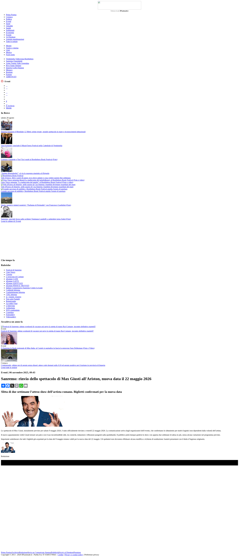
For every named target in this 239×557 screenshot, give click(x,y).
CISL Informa (11, 295)
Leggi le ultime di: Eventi (11, 221)
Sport (8, 24)
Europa (9, 74)
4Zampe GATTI (12, 281)
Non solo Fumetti (13, 299)
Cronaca (9, 17)
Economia (10, 33)
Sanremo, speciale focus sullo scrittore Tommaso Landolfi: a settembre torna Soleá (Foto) (36, 219)
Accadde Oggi (11, 303)
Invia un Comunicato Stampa (39, 552)
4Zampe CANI (12, 279)
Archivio (10, 106)
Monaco (9, 70)
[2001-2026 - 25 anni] (119, 5)
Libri (8, 50)
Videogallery (11, 317)
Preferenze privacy (91, 555)
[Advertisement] (19, 240)
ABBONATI (11, 77)
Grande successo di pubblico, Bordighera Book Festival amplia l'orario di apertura (33, 191)
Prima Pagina (11, 15)
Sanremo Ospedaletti (14, 61)
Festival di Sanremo (14, 270)
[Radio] (6, 101)
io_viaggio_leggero (13, 297)
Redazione (23, 552)
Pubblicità (55, 552)
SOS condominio (13, 310)
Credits (60, 555)
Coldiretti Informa (13, 290)
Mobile (9, 108)
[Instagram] (6, 88)
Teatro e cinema (12, 48)
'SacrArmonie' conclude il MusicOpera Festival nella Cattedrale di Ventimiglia (31, 146)
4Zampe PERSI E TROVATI (17, 286)
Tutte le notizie (12, 41)
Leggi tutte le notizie (9, 367)
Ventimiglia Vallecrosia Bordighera (19, 59)
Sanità (8, 28)
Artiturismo (10, 308)
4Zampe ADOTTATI (14, 283)
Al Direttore (10, 37)
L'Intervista (10, 306)
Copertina (10, 312)
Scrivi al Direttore (66, 552)
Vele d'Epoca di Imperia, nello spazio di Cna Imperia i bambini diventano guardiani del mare (37, 187)
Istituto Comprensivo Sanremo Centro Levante (24, 288)
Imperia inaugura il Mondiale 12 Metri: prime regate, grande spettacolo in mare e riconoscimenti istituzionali (43, 132)
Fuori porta (10, 55)
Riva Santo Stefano (13, 66)
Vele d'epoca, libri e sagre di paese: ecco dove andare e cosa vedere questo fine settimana (36, 178)
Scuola (8, 35)
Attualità (9, 26)
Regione (9, 72)
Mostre (8, 46)
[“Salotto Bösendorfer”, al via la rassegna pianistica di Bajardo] (6, 171)
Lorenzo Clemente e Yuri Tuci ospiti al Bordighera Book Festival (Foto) (29, 159)
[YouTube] (6, 92)
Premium (77, 552)
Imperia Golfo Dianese (15, 68)
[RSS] (6, 95)
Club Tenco (10, 272)
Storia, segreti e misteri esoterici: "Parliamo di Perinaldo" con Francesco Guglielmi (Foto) (36, 205)
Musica (9, 52)
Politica (9, 19)
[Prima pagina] (2, 81)
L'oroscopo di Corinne (15, 277)
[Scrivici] (6, 103)
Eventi (8, 21)
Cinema (9, 274)
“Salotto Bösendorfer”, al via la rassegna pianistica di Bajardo (25, 173)
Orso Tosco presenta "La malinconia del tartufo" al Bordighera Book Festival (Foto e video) (37, 182)
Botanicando (11, 301)
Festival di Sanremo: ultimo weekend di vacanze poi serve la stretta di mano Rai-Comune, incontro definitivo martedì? (47, 331)
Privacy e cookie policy (74, 555)
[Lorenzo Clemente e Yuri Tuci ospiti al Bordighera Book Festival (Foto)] (6, 157)
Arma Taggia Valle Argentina (17, 63)
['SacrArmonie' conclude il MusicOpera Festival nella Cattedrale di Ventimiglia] (6, 143)
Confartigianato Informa (15, 292)
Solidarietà (10, 30)
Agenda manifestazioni (15, 39)
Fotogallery (10, 315)
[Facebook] (6, 86)
